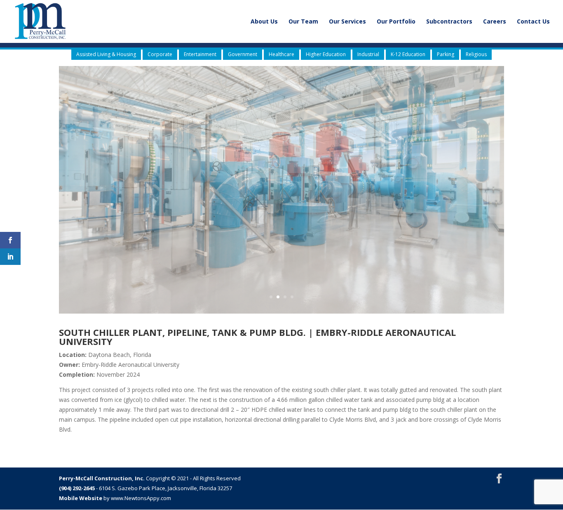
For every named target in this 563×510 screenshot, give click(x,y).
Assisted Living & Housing (106, 54)
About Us (264, 22)
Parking (445, 54)
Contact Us (533, 22)
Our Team (303, 22)
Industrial (368, 54)
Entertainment (200, 54)
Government (242, 54)
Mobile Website (80, 498)
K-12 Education (408, 54)
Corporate (160, 54)
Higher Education (326, 54)
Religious (476, 54)
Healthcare (281, 54)
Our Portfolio (396, 22)
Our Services (347, 22)
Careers (494, 22)
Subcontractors (449, 22)
